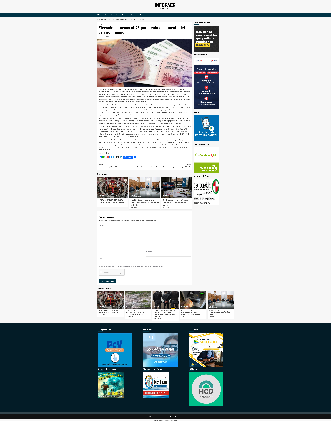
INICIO (99, 15)
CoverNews (174, 416)
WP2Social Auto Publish (159, 420)
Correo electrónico (150, 250)
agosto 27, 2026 (135, 207)
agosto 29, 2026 (130, 316)
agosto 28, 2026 (158, 318)
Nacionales (125, 15)
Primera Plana (115, 15)
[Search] (233, 14)
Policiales (134, 15)
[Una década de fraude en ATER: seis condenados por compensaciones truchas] (176, 187)
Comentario (103, 225)
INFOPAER (165, 5)
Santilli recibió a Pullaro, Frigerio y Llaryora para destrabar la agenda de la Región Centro (145, 202)
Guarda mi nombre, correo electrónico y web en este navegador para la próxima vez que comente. (131, 266)
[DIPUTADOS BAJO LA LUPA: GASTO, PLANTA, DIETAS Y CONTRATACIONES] (112, 187)
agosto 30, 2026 (103, 205)
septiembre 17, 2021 (105, 36)
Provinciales (144, 15)
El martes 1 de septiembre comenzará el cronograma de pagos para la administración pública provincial (192, 312)
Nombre (102, 249)
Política (106, 15)
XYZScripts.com (173, 420)
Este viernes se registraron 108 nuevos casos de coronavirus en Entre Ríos (121, 166)
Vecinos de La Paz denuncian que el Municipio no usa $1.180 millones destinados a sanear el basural (136, 312)
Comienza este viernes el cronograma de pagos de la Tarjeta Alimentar (170, 166)
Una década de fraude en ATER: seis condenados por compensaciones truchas (175, 202)
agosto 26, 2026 (167, 207)
